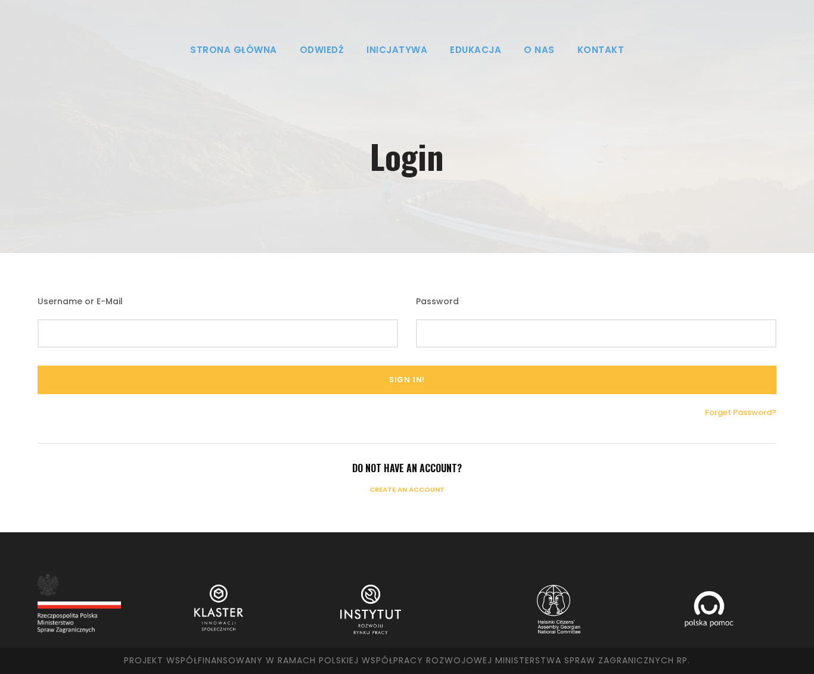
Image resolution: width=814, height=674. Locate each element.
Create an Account (407, 489)
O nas (539, 49)
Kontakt (601, 49)
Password (437, 301)
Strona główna (233, 49)
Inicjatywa (396, 49)
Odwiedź (322, 49)
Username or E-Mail (80, 301)
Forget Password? (740, 412)
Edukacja (475, 49)
